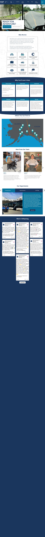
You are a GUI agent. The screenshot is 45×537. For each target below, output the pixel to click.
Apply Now (42, 2)
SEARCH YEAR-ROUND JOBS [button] (16, 26)
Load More (22, 282)
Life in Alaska (23, 2)
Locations (17, 1)
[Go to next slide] (43, 168)
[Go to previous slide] (2, 168)
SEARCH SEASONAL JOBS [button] (7, 26)
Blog (32, 1)
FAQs (28, 1)
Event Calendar (36, 2)
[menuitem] (6, 2)
